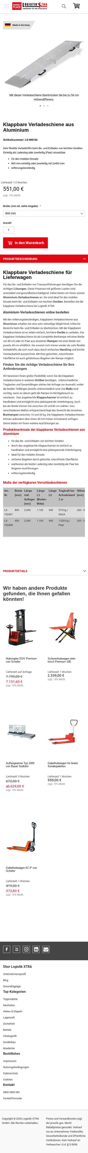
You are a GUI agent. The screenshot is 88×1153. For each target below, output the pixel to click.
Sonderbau (9, 1042)
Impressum (9, 1061)
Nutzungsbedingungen (16, 1067)
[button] (40, 106)
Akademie (9, 1048)
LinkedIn (36, 949)
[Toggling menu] (6, 6)
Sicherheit (9, 1023)
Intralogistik (10, 1036)
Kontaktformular (12, 1098)
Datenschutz (10, 1073)
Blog (5, 980)
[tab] (44, 259)
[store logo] (29, 6)
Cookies (7, 1079)
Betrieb (7, 1029)
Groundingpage (12, 986)
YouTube (16, 949)
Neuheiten (9, 1005)
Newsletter (46, 949)
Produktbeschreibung (20, 259)
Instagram (26, 949)
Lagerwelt (9, 1017)
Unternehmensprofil (14, 974)
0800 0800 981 (11, 1092)
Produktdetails (15, 571)
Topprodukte (10, 999)
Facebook (6, 949)
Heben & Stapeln (12, 1011)
